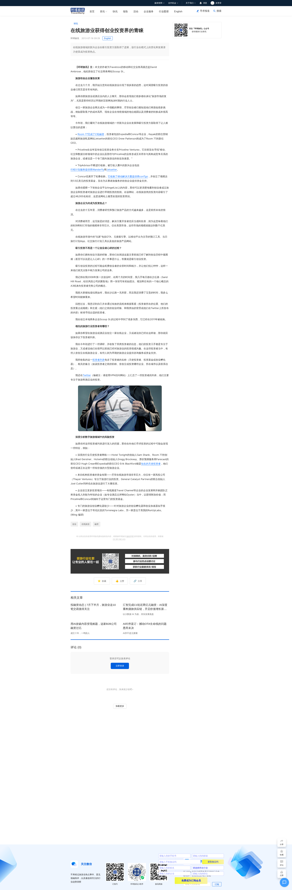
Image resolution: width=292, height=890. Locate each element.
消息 (205, 3)
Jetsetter (112, 169)
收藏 (102, 580)
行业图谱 (164, 11)
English (178, 11)
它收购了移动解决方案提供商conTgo (128, 176)
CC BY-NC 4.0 (119, 539)
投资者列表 (98, 359)
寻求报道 (205, 11)
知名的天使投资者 (151, 463)
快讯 (115, 11)
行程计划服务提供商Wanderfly (87, 169)
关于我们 (190, 3)
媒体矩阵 (158, 3)
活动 (135, 11)
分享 (138, 580)
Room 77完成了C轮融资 (91, 134)
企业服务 (148, 11)
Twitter (87, 375)
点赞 (120, 580)
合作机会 (172, 3)
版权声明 (130, 536)
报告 (125, 11)
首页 (92, 11)
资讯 (102, 11)
